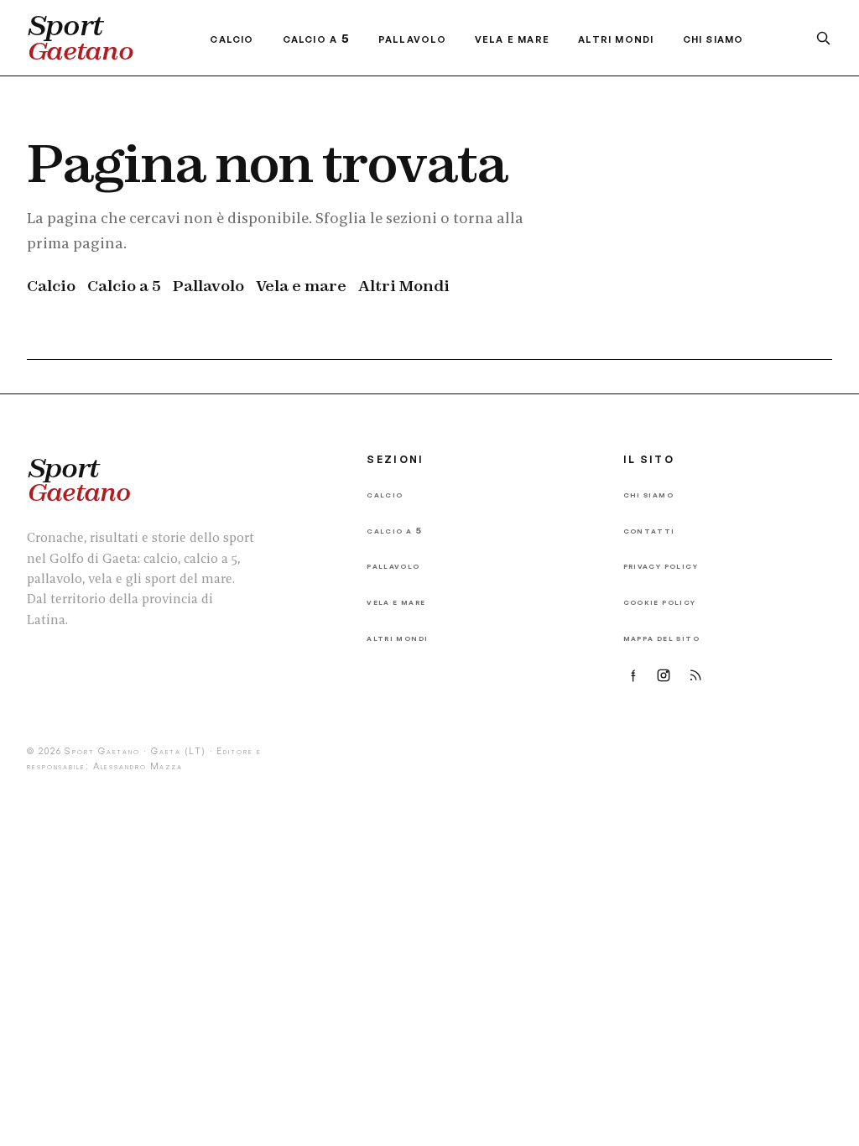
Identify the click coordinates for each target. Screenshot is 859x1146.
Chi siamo (713, 38)
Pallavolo (412, 38)
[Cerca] (823, 38)
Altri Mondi (615, 38)
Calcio (231, 38)
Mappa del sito (661, 637)
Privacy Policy (660, 565)
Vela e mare (512, 38)
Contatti (649, 530)
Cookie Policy (659, 601)
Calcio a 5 (316, 38)
